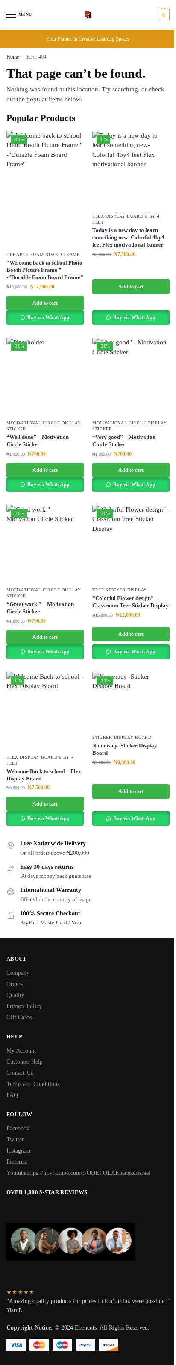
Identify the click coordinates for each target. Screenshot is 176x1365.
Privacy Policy (24, 1006)
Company (17, 973)
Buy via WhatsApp (48, 318)
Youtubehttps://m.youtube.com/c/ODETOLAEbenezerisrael (78, 1173)
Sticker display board (122, 737)
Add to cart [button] (45, 303)
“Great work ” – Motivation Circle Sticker (40, 608)
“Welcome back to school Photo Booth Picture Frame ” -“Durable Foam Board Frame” (44, 269)
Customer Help (24, 1062)
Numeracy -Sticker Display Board (124, 749)
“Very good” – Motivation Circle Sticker (123, 440)
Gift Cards (19, 1017)
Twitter (15, 1139)
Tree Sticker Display (119, 590)
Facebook (17, 1128)
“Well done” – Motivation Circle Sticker (37, 440)
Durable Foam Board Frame (43, 254)
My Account (21, 1050)
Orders (14, 984)
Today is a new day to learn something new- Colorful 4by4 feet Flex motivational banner (128, 237)
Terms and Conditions (32, 1084)
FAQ (12, 1095)
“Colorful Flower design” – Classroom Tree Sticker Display (130, 602)
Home (12, 57)
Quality (15, 995)
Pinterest (16, 1162)
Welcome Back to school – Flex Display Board (43, 775)
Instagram (18, 1150)
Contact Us (19, 1073)
